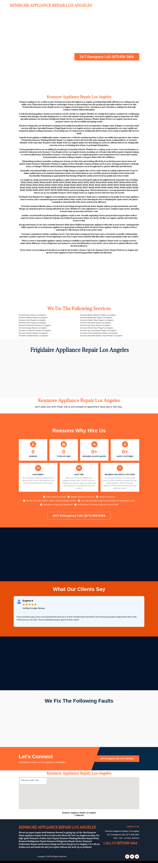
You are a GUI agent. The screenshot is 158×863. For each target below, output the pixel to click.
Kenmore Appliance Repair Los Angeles (51, 5)
